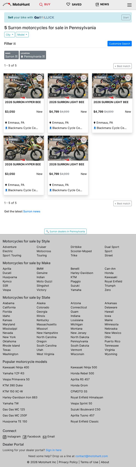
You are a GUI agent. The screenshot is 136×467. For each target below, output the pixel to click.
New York (9, 337)
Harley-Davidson (82, 273)
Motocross (44, 251)
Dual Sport (112, 247)
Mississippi (10, 328)
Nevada (8, 333)
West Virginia (45, 354)
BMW (40, 268)
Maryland (9, 324)
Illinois (41, 316)
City (8, 34)
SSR (5, 285)
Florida (7, 311)
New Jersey (78, 333)
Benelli (75, 268)
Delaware (111, 307)
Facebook (34, 436)
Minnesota (111, 324)
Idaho (6, 316)
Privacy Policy (68, 462)
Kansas (7, 320)
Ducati (7, 273)
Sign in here (53, 450)
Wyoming (111, 354)
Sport (108, 251)
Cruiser (41, 247)
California (9, 307)
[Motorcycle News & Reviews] (97, 4)
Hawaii (109, 311)
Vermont (76, 350)
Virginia (110, 350)
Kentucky (43, 320)
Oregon (42, 341)
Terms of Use (89, 462)
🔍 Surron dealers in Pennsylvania (65, 231)
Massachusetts (46, 324)
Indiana (75, 316)
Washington (10, 354)
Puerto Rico (112, 341)
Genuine (42, 273)
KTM (74, 277)
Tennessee (112, 345)
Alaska (41, 303)
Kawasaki (111, 277)
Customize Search (119, 43)
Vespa (7, 290)
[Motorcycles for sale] (41, 4)
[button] (7, 86)
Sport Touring (12, 255)
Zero (108, 290)
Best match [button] (123, 66)
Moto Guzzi (44, 281)
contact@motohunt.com (91, 456)
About (105, 462)
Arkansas (111, 303)
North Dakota (80, 337)
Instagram (14, 436)
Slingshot (43, 285)
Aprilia (7, 268)
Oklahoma (9, 341)
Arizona (76, 303)
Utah (40, 350)
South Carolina (46, 345)
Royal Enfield (113, 281)
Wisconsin (77, 354)
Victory (41, 290)
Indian (41, 277)
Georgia (42, 311)
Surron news (31, 211)
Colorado (43, 307)
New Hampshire (47, 333)
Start (126, 17)
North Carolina (46, 337)
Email (51, 436)
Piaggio (76, 281)
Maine (109, 320)
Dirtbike (76, 247)
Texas (6, 350)
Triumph (110, 285)
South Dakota (80, 345)
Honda (109, 273)
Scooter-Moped (81, 251)
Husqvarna (10, 277)
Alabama (8, 303)
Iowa (108, 316)
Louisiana (77, 320)
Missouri (42, 328)
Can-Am (110, 268)
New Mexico (113, 333)
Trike (74, 255)
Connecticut (79, 307)
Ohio (108, 337)
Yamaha (76, 290)
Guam (74, 311)
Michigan (77, 324)
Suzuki (75, 285)
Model (21, 34)
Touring (42, 255)
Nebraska (111, 328)
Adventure (9, 247)
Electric (8, 251)
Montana (76, 328)
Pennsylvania (79, 341)
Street (109, 255)
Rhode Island (11, 345)
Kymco (7, 281)
